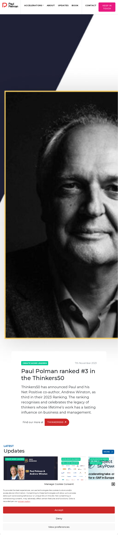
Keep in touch (107, 7)
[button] (113, 484)
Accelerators (33, 5)
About (51, 5)
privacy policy (24, 501)
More (107, 452)
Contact (90, 5)
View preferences (59, 526)
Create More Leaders (35, 363)
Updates (63, 5)
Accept (59, 510)
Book (75, 5)
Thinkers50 (55, 422)
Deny (59, 518)
